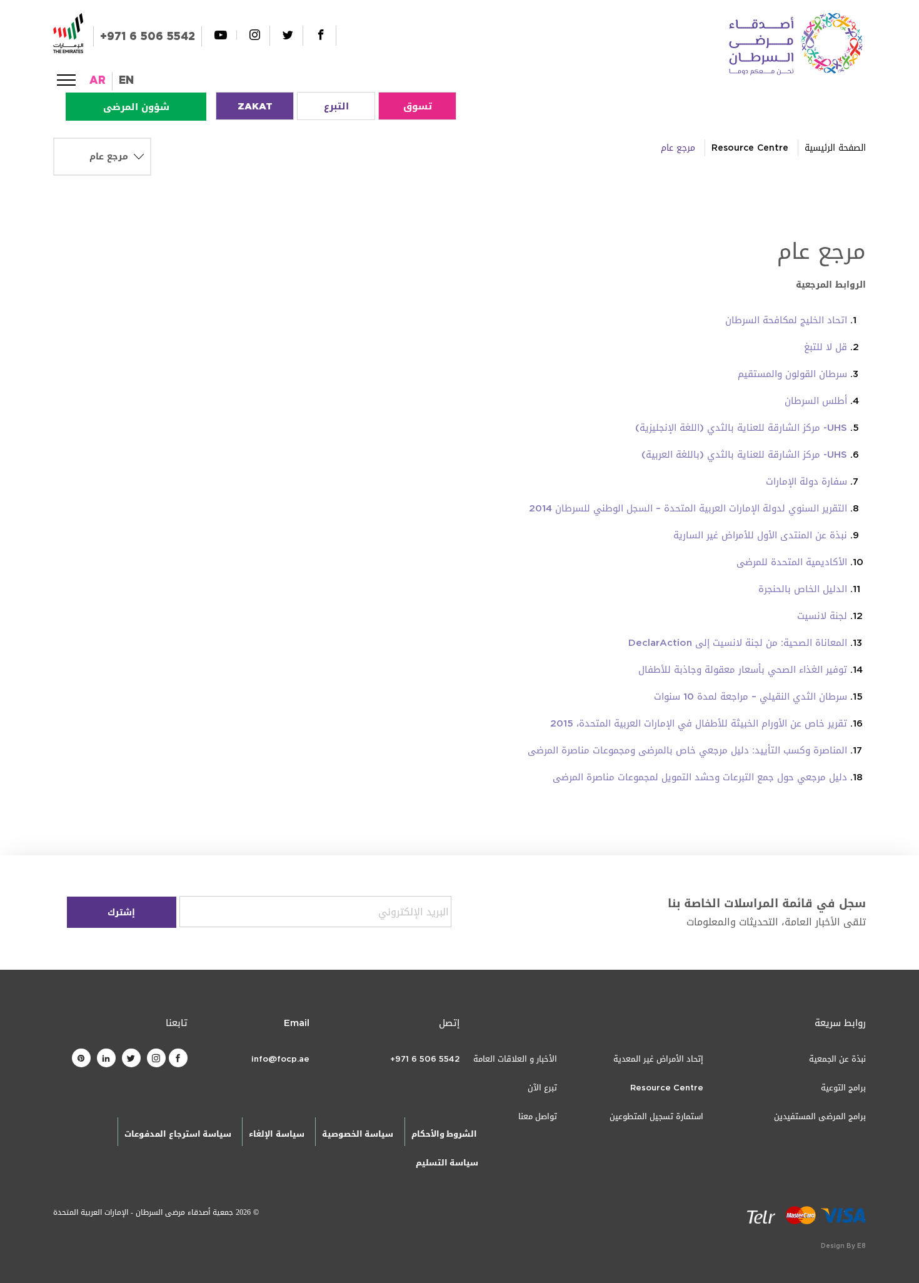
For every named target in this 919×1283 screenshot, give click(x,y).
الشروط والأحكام (444, 1134)
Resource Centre (749, 147)
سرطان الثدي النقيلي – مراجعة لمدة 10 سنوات (750, 696)
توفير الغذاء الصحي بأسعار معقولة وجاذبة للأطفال (742, 669)
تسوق (417, 106)
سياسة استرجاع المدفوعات (177, 1134)
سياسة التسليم (447, 1162)
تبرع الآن (542, 1087)
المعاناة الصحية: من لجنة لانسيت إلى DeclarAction (737, 643)
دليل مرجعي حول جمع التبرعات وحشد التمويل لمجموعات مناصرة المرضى (700, 777)
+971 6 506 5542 (147, 36)
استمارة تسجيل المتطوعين (656, 1116)
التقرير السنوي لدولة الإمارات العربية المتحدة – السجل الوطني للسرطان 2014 (688, 508)
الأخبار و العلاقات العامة (515, 1059)
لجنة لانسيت (822, 616)
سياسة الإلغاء (276, 1134)
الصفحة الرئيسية (835, 147)
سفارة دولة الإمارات (806, 481)
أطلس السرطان (816, 401)
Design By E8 (843, 1246)
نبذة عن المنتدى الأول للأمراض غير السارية (760, 535)
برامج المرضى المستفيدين (820, 1116)
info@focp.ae (280, 1059)
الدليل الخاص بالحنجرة (802, 589)
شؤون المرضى (136, 107)
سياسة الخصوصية (357, 1134)
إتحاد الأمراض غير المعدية (658, 1059)
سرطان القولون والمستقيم (792, 374)
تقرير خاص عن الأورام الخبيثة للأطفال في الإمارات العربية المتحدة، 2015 (698, 723)
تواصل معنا (537, 1116)
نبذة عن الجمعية (837, 1059)
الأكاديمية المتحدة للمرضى (791, 562)
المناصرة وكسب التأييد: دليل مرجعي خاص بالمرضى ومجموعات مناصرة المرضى (687, 750)
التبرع (336, 106)
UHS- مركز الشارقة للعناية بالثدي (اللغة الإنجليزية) (741, 427)
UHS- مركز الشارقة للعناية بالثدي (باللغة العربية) (744, 454)
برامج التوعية (843, 1087)
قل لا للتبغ (825, 347)
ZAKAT (255, 106)
